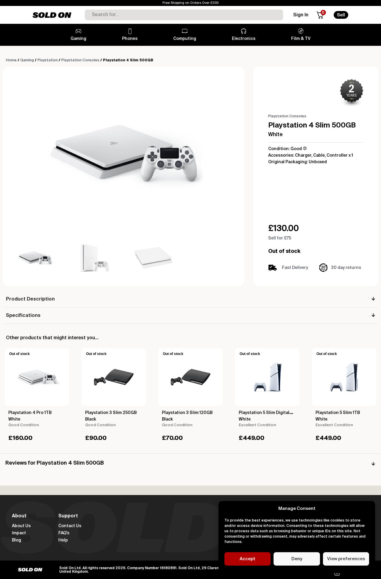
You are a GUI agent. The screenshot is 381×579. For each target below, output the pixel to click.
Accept (247, 559)
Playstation (48, 60)
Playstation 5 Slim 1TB (338, 413)
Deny (296, 559)
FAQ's (63, 533)
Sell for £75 (279, 238)
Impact (19, 533)
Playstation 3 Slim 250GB (111, 413)
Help (63, 540)
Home (11, 60)
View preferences (346, 559)
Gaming (27, 60)
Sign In (300, 15)
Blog (16, 540)
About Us (21, 526)
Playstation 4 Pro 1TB (29, 413)
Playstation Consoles (80, 60)
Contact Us (69, 526)
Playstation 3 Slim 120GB (187, 413)
